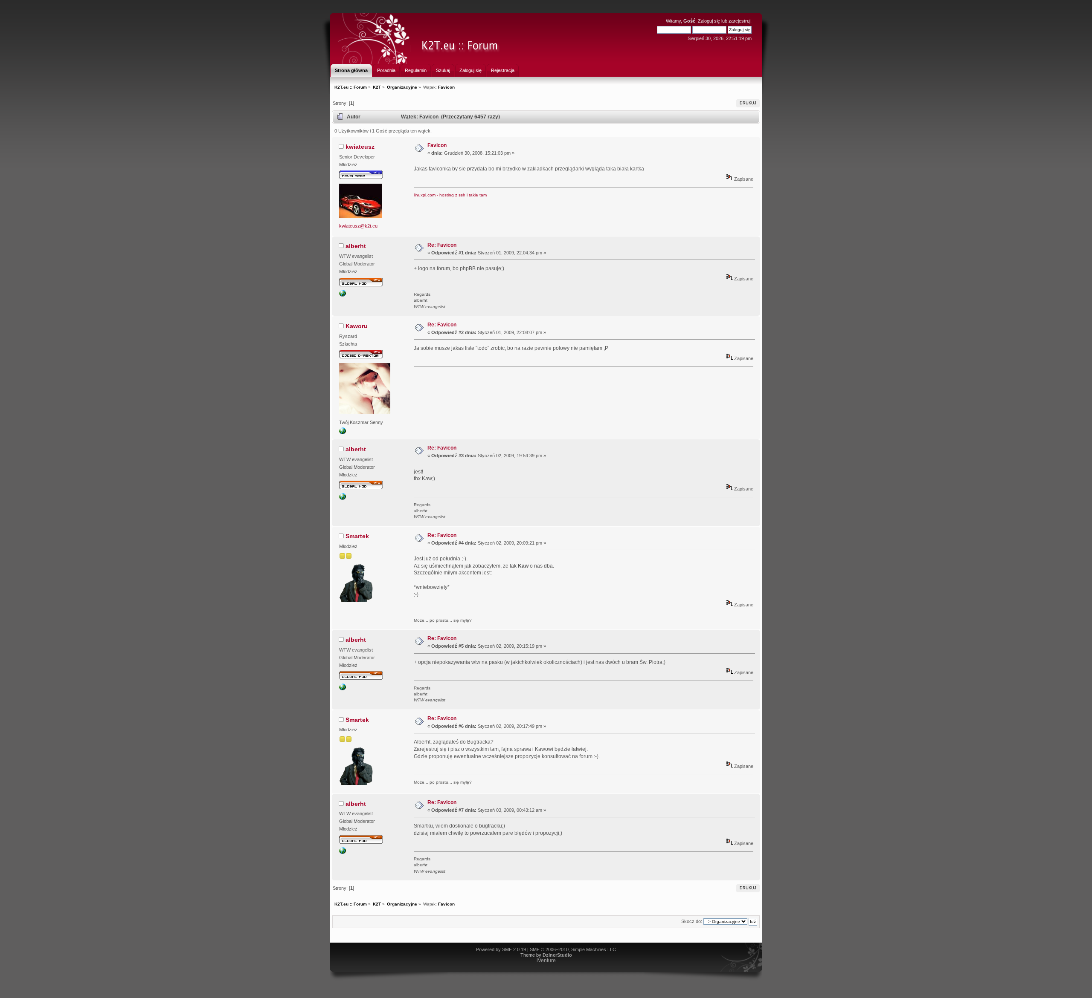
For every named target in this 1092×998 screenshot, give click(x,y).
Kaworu (357, 326)
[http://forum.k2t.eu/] (342, 294)
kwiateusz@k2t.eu (358, 225)
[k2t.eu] (342, 432)
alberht (356, 245)
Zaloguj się (709, 20)
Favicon (437, 145)
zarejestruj (739, 20)
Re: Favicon (441, 245)
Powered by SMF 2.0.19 (501, 949)
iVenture (546, 960)
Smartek (357, 536)
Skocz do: (691, 921)
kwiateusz (360, 146)
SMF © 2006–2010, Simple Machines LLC (573, 949)
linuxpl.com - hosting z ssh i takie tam (450, 195)
